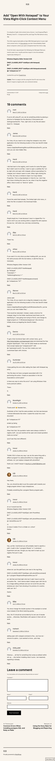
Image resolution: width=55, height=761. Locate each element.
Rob (27, 4)
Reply (8, 128)
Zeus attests (24, 43)
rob (9, 94)
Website (9, 703)
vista (47, 92)
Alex (14, 232)
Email (30, 694)
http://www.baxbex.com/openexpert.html (20, 341)
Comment (10, 677)
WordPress (18, 754)
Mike (14, 601)
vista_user (17, 648)
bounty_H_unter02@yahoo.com (35, 464)
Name (9, 694)
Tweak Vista (22, 75)
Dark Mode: (49, 759)
